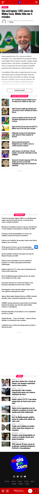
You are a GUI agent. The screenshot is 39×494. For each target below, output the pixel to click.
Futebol (20, 481)
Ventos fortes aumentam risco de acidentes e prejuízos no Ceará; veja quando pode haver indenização (17, 262)
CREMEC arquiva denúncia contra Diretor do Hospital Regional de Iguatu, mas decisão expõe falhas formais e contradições (19, 305)
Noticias (7, 481)
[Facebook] (3, 491)
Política (26, 481)
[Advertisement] (19, 191)
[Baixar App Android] (35, 491)
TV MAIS (27, 484)
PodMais (21, 484)
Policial (14, 481)
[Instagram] (7, 491)
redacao (11, 22)
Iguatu (32, 481)
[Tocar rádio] (30, 491)
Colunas (14, 484)
